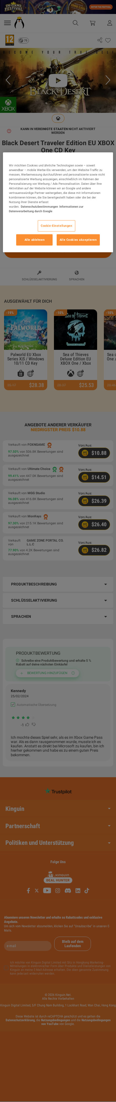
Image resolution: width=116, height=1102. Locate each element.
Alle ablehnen (35, 240)
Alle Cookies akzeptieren (78, 240)
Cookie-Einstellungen (56, 226)
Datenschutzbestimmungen (39, 206)
